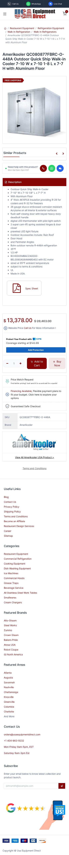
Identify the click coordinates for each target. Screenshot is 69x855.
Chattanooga (11, 692)
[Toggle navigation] (5, 14)
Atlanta (8, 672)
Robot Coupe (11, 649)
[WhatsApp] (51, 168)
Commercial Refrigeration (17, 558)
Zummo (8, 630)
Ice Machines (11, 573)
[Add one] (21, 363)
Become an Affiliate (14, 521)
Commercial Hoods (14, 578)
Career (7, 531)
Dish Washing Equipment (17, 568)
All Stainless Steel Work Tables (20, 592)
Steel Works (10, 625)
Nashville (9, 687)
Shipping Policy (12, 511)
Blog (6, 497)
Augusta (8, 677)
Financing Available (21, 391)
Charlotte (9, 711)
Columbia (9, 706)
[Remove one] (7, 363)
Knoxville (9, 697)
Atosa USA (9, 644)
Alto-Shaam (10, 620)
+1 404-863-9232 (14, 740)
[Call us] (43, 168)
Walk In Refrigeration (19, 31)
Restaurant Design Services (19, 526)
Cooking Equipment (14, 563)
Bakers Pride (11, 639)
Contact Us (10, 501)
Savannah (9, 682)
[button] (57, 153)
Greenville (9, 701)
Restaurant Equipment (22, 28)
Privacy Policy (11, 506)
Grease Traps (11, 583)
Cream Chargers (13, 602)
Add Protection (36, 350)
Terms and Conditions (16, 516)
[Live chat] (60, 168)
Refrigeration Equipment (51, 28)
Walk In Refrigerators (45, 31)
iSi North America (13, 654)
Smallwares (10, 597)
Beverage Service (13, 587)
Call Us (27, 328)
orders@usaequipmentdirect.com (22, 734)
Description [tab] (15, 182)
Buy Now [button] (57, 363)
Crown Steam (11, 635)
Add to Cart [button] (38, 363)
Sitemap (8, 535)
